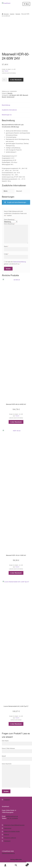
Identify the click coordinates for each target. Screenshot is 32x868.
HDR (21, 95)
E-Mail (6, 254)
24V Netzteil (12, 95)
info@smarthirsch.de (12, 816)
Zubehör (12, 14)
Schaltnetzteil (10, 97)
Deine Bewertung (9, 219)
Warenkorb (24, 864)
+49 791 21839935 (12, 818)
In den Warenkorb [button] (16, 422)
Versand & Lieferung (10, 838)
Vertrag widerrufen (16, 859)
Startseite (6, 14)
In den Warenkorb (15, 80)
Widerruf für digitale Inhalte (12, 831)
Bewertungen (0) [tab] (7, 115)
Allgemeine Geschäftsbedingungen (14, 825)
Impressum (7, 841)
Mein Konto (5, 865)
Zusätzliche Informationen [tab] (9, 110)
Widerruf (6, 834)
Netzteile (18, 14)
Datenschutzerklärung (19, 262)
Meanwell (25, 95)
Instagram (7, 800)
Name (6, 246)
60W (18, 95)
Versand (6, 71)
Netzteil (4, 97)
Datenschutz (7, 828)
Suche (16, 865)
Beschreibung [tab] (6, 105)
